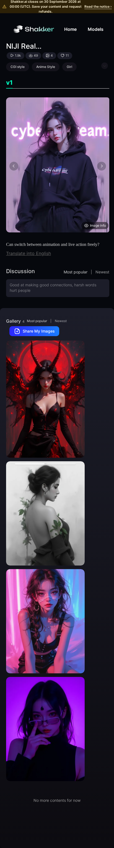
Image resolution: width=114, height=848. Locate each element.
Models (95, 29)
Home (70, 29)
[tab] (9, 82)
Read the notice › (98, 6)
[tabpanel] (57, 164)
